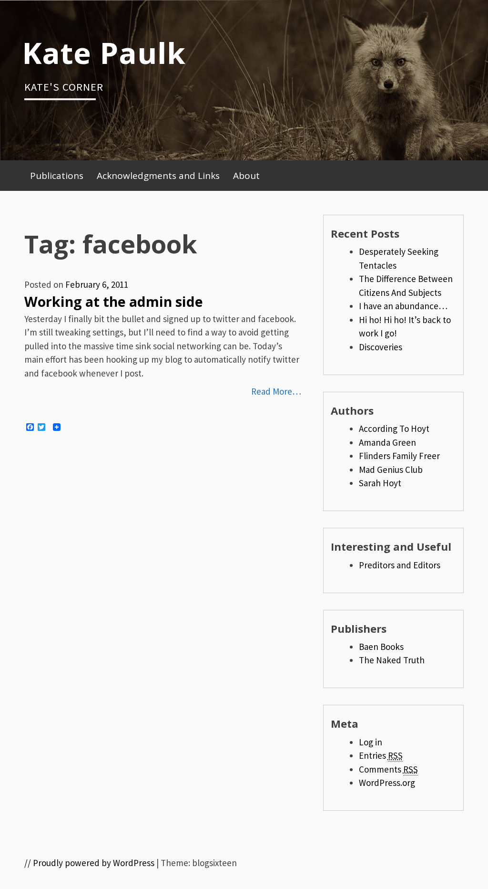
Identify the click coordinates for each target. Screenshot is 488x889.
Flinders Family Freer (399, 455)
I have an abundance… (403, 306)
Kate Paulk (104, 52)
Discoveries (380, 347)
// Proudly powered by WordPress (89, 862)
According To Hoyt (394, 428)
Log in (370, 742)
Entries (381, 755)
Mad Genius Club (391, 469)
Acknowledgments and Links (158, 175)
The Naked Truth (392, 660)
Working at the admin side (113, 302)
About (246, 175)
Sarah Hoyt (380, 483)
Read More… (276, 391)
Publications (56, 175)
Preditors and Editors (399, 565)
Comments (388, 769)
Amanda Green (387, 442)
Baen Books (381, 646)
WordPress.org (387, 782)
